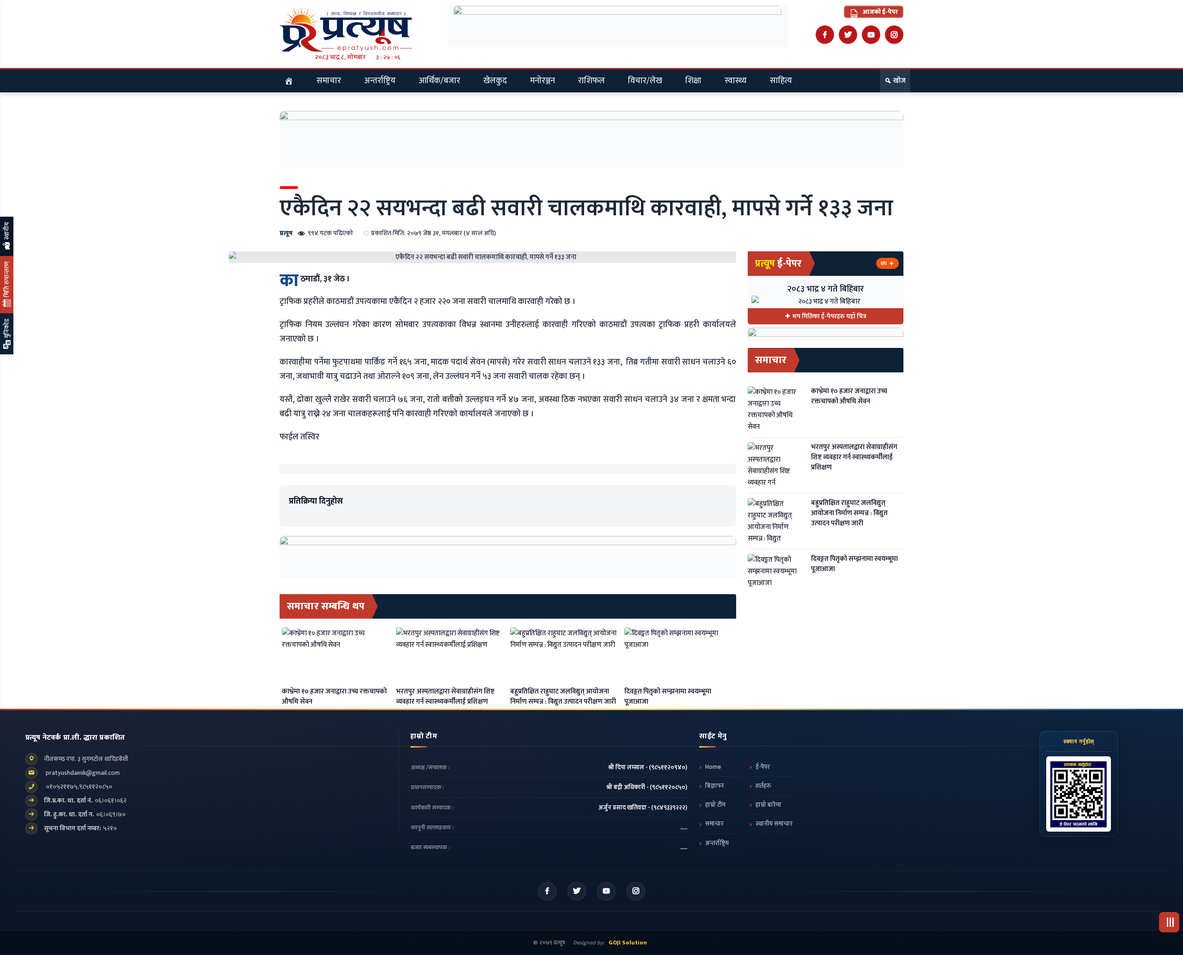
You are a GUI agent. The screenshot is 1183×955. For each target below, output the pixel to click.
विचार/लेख (645, 81)
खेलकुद (495, 81)
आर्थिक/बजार (439, 81)
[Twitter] (848, 34)
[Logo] (358, 29)
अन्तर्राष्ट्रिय (380, 81)
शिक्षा (693, 81)
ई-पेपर (763, 767)
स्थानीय (6, 231)
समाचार (329, 81)
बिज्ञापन (714, 786)
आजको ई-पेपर (879, 11)
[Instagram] (894, 34)
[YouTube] (871, 34)
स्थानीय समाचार (774, 824)
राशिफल (591, 81)
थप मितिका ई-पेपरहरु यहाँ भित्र (829, 316)
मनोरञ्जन (542, 81)
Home (713, 767)
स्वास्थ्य (736, 81)
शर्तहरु (763, 786)
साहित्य (781, 81)
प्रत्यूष (286, 233)
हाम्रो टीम (715, 805)
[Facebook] (825, 34)
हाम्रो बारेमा (768, 805)
